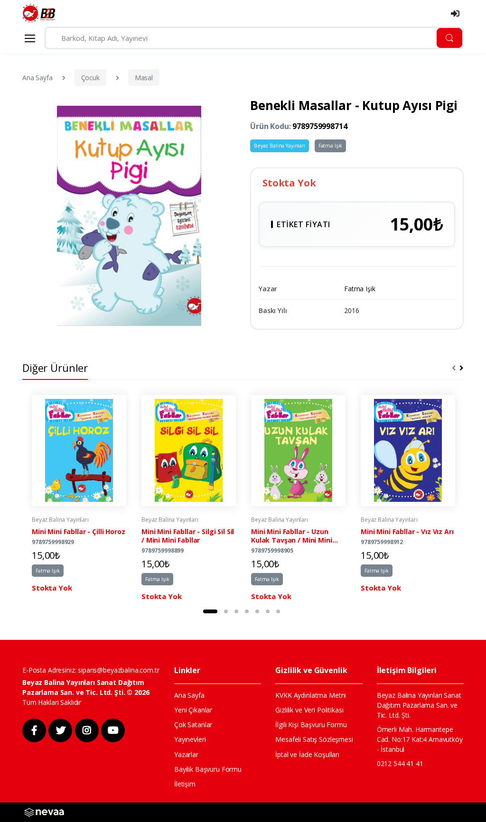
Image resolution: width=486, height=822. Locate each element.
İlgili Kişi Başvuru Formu (310, 724)
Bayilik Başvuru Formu (208, 769)
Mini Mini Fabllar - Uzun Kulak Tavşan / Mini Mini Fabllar (291, 536)
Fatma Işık (330, 145)
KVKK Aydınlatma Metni (310, 695)
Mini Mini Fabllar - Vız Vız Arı (407, 531)
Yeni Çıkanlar (193, 709)
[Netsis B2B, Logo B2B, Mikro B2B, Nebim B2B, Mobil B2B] (44, 811)
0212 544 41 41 (400, 763)
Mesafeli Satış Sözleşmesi (314, 739)
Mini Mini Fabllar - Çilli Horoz (78, 531)
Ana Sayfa (37, 77)
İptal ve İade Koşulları (307, 754)
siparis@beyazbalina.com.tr (118, 669)
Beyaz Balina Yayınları (279, 145)
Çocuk (90, 77)
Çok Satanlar (193, 724)
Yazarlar (186, 754)
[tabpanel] (79, 499)
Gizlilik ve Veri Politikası (309, 709)
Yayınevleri (190, 739)
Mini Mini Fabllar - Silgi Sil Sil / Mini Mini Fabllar (187, 536)
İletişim (185, 783)
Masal (144, 77)
